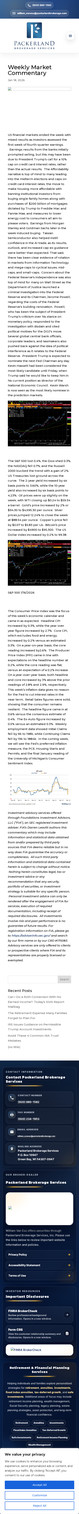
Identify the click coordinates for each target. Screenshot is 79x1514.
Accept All (40, 1485)
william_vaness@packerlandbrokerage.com (42, 13)
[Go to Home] (39, 35)
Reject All (39, 1505)
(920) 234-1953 (28, 1118)
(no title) (14, 1047)
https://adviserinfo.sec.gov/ (31, 935)
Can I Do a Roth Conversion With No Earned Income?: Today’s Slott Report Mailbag (36, 1001)
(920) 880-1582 (41, 5)
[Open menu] (70, 36)
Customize (39, 1495)
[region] (39, 1481)
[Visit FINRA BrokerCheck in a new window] (39, 1350)
